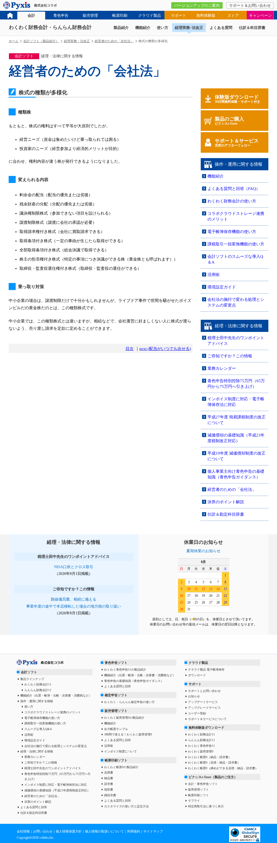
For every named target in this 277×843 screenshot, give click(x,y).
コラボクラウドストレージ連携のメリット (52, 712)
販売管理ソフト (116, 711)
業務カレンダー (221, 368)
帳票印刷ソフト (116, 760)
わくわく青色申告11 (201, 745)
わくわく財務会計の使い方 (231, 201)
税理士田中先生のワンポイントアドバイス (52, 768)
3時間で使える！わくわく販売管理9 (128, 734)
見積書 (108, 772)
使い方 (162, 28)
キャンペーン (260, 16)
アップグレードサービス (204, 707)
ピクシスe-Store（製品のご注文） (213, 777)
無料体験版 (205, 16)
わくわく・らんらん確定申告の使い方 (129, 702)
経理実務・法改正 (77, 41)
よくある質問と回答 (33, 807)
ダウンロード (197, 675)
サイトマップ (153, 831)
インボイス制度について (120, 751)
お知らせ (194, 696)
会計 (31, 16)
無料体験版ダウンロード (206, 727)
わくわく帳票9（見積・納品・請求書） (214, 762)
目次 (130, 348)
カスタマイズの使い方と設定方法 (126, 806)
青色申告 (60, 16)
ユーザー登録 (197, 713)
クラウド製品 (149, 16)
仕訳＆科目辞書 (252, 28)
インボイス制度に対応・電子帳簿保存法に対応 (55, 784)
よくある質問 (221, 28)
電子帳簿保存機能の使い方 (231, 231)
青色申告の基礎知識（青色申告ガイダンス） (134, 680)
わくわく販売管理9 (200, 751)
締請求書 (110, 795)
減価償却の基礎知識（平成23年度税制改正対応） (57, 790)
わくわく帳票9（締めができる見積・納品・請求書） (223, 768)
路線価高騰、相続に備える (73, 599)
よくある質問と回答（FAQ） (233, 188)
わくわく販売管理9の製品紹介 (124, 717)
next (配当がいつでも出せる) (165, 348)
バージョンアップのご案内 (197, 6)
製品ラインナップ (32, 679)
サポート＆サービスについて (207, 719)
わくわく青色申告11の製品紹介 (125, 669)
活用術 (213, 274)
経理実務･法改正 (189, 28)
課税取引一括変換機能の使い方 (235, 244)
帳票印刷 (119, 16)
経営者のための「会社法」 (114, 41)
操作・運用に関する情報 (36, 701)
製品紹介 (121, 28)
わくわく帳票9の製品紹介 (121, 767)
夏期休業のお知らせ (203, 551)
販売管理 (90, 16)
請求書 (108, 783)
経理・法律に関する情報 (36, 751)
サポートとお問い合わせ (204, 690)
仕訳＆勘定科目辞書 (225, 514)
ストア (233, 16)
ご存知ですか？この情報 (229, 356)
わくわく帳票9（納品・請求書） (209, 757)
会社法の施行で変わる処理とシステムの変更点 (55, 746)
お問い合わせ (42, 831)
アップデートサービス (203, 702)
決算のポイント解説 (225, 502)
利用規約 (133, 831)
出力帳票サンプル (116, 729)
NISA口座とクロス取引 (73, 567)
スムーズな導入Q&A (38, 729)
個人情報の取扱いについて (104, 831)
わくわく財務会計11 (37, 684)
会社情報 (23, 831)
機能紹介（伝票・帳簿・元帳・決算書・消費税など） (56, 695)
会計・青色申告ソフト (203, 783)
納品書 (108, 778)
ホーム (13, 41)
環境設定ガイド (221, 287)
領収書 (108, 789)
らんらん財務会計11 (37, 690)
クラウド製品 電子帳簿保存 (206, 669)
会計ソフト (29, 672)
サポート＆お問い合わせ (250, 6)
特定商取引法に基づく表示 (206, 806)
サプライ (194, 800)
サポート (178, 16)
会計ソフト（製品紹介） (41, 41)
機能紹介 (142, 28)
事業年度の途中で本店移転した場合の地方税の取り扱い (73, 606)
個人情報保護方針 (69, 831)
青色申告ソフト (116, 663)
